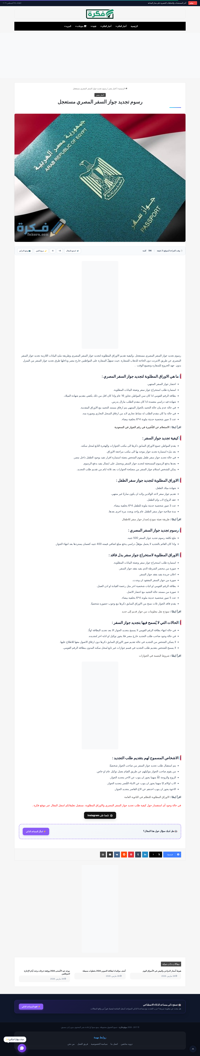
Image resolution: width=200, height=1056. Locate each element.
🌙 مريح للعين (41, 250)
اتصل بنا (114, 1043)
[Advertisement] (100, 55)
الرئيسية (134, 26)
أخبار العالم (122, 26)
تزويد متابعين (127, 1043)
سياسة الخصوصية (99, 1043)
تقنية (94, 26)
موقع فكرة (123, 1027)
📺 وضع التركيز (25, 250)
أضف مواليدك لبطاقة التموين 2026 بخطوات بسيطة (104, 971)
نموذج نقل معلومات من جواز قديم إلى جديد (145, 611)
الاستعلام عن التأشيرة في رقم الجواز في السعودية (141, 427)
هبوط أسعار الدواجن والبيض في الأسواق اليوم (162, 971)
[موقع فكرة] (100, 14)
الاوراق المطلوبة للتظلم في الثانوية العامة (146, 797)
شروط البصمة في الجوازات (154, 655)
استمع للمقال (72, 250)
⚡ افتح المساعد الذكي (31, 1006)
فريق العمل (82, 1043)
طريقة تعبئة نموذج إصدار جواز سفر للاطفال (145, 519)
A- (52, 250)
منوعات (80, 26)
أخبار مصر (112, 88)
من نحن (71, 1043)
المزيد (68, 26)
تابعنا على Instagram (100, 815)
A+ (60, 250)
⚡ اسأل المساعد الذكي (36, 831)
